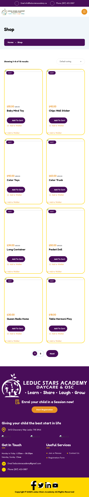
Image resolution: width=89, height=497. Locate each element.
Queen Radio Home (18, 318)
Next (52, 353)
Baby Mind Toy (15, 110)
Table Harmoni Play (60, 318)
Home (10, 42)
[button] (14, 125)
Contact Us (74, 453)
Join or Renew (55, 453)
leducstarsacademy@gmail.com (27, 463)
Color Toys (13, 180)
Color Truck (56, 180)
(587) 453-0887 (68, 3)
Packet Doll (55, 249)
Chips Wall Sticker (59, 110)
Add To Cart (17, 120)
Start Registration (44, 409)
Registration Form (57, 458)
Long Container (16, 249)
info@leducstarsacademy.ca (36, 3)
